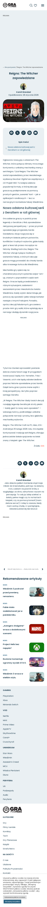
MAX (5, 720)
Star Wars (7, 753)
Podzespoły (8, 790)
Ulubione (7, 864)
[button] (11, 133)
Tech (5, 835)
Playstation (8, 696)
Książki (6, 844)
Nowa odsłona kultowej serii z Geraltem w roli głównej (21, 148)
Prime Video (8, 724)
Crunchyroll (8, 741)
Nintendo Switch (10, 704)
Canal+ (6, 737)
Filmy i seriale (9, 827)
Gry (4, 823)
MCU (5, 766)
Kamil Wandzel (23, 92)
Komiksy (7, 831)
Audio (5, 795)
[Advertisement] (23, 40)
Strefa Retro (9, 848)
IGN (42, 446)
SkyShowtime (9, 733)
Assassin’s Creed (11, 762)
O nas (5, 860)
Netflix (6, 716)
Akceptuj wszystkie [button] (12, 901)
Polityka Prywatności (13, 868)
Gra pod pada (10, 67)
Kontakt (6, 873)
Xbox (5, 700)
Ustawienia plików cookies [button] (14, 897)
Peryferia (7, 799)
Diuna (5, 774)
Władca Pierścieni (11, 770)
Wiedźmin (7, 757)
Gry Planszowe (10, 840)
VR (4, 786)
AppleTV (7, 729)
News (5, 585)
